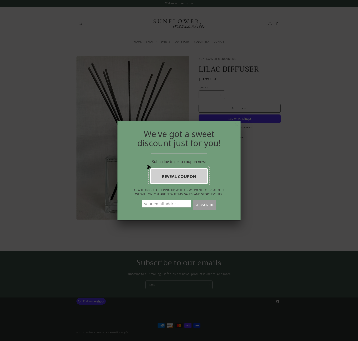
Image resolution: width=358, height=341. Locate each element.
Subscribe (204, 205)
